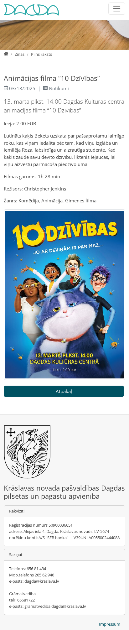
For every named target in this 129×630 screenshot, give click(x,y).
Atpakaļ (64, 391)
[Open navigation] (117, 9)
